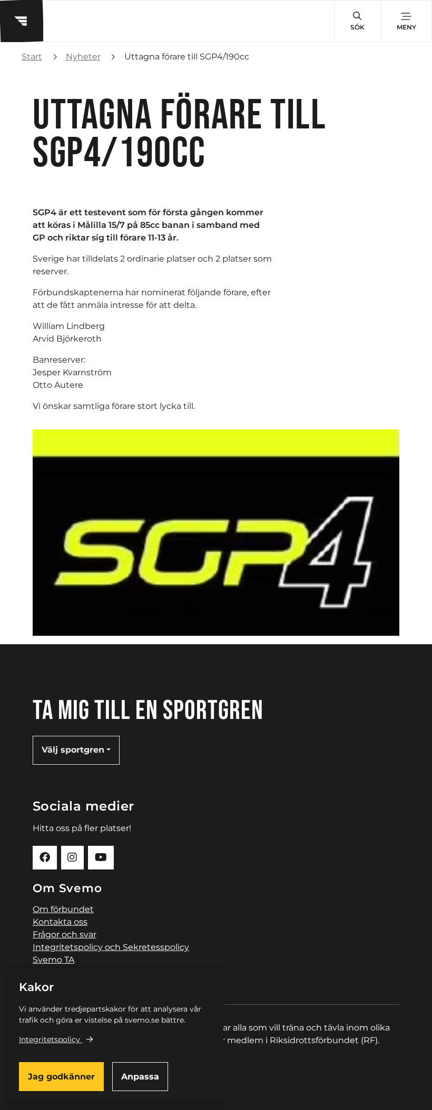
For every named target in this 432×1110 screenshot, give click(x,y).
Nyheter (83, 57)
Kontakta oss (60, 922)
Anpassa (140, 1077)
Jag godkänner (61, 1077)
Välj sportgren (73, 750)
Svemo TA (53, 960)
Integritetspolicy (49, 1039)
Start (32, 57)
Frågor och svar (64, 934)
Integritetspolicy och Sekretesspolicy (111, 947)
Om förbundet (63, 909)
